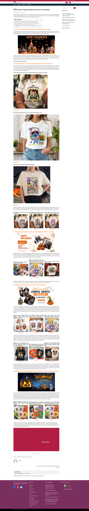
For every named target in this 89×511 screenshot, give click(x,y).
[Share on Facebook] (33, 453)
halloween (15, 8)
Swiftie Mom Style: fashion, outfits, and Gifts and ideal (68, 23)
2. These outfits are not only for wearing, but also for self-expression (26, 22)
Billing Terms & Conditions (34, 501)
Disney (19, 4)
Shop (14, 4)
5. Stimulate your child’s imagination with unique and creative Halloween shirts (28, 25)
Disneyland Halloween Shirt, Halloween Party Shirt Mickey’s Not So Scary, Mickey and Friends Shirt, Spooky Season (36, 403)
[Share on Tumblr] (40, 453)
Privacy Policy (31, 497)
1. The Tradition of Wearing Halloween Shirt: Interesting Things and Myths (26, 21)
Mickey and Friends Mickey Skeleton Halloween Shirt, (24, 164)
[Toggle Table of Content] (40, 20)
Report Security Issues (33, 503)
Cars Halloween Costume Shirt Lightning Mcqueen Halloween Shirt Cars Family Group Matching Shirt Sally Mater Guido (51, 403)
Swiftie (23, 4)
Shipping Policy (32, 499)
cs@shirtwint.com (72, 0)
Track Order (31, 488)
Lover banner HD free (66, 25)
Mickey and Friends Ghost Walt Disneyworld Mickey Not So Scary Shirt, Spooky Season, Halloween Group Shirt (51, 316)
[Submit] (75, 8)
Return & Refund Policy (33, 495)
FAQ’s (30, 486)
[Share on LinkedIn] (38, 453)
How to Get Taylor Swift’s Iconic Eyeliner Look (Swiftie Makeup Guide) (68, 20)
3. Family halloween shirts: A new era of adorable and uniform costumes (27, 23)
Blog (30, 494)
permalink (30, 456)
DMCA (30, 506)
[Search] (70, 2)
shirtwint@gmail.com (52, 490)
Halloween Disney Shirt (22, 61)
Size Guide (31, 485)
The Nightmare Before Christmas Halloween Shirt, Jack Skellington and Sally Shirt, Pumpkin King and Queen (36, 316)
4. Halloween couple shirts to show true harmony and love (24, 24)
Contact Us (28, 4)
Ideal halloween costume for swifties (68, 17)
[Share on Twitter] (35, 453)
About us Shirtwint (66, 0)
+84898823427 (54, 497)
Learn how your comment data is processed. (36, 475)
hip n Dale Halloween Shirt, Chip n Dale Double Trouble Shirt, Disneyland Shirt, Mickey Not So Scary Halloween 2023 (36, 345)
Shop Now (21, 332)
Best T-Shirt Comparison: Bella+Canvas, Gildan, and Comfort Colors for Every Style (68, 14)
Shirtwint (17, 26)
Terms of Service (32, 504)
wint (24, 12)
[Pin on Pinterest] (36, 453)
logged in (21, 473)
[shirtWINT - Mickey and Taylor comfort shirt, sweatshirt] (20, 2)
